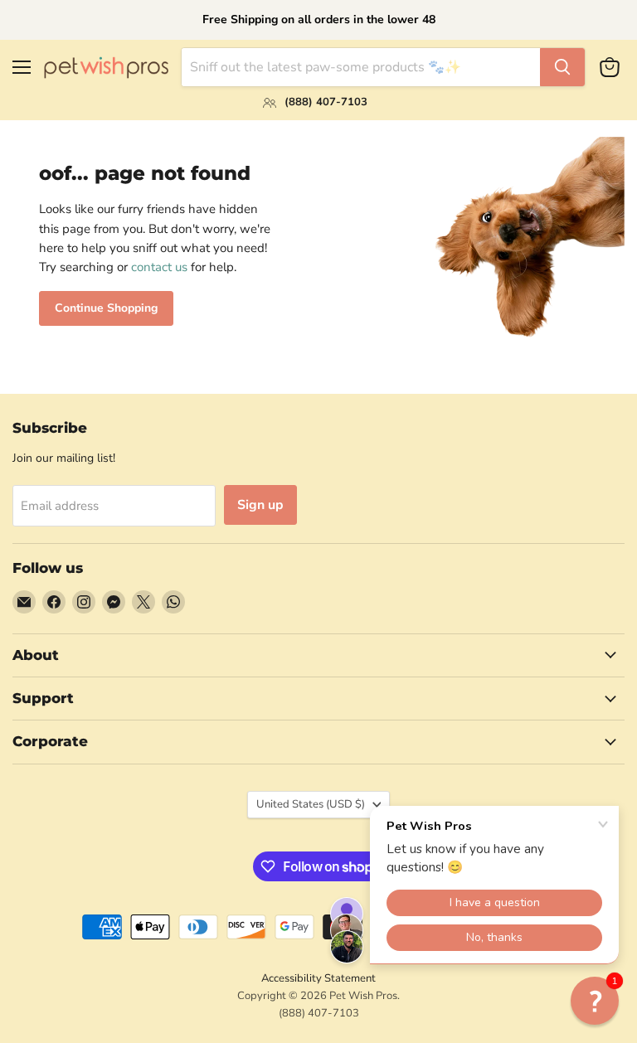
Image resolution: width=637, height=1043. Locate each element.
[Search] (562, 67)
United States (310, 804)
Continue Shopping (106, 308)
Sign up (260, 505)
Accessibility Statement (318, 978)
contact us (159, 267)
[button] (595, 1001)
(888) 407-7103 (319, 1013)
